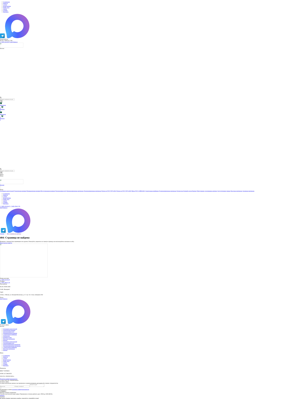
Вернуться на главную (6, 243)
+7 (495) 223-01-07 (5, 42)
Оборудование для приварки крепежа (207, 191)
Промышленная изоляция (33, 191)
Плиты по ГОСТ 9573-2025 (124, 191)
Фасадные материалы (236, 191)
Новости (5, 3)
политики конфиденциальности (20, 389)
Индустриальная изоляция (48, 191)
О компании (6, 2)
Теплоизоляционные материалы (92, 191)
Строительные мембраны (152, 191)
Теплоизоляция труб (60, 191)
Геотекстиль (180, 191)
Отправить (3, 391)
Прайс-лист (6, 7)
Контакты (5, 12)
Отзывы (5, 10)
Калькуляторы (7, 6)
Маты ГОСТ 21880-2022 (138, 191)
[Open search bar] (0, 97)
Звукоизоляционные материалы (75, 191)
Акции (5, 9)
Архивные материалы (248, 191)
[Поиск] (1, 101)
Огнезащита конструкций (7, 191)
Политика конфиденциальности (8, 379)
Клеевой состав (187, 191)
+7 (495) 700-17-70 (15, 206)
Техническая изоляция (20, 191)
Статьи (5, 4)
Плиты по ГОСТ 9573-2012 (108, 191)
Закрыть (2, 395)
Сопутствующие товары (223, 191)
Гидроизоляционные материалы (167, 191)
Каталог (2, 185)
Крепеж (194, 191)
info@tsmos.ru (14, 42)
